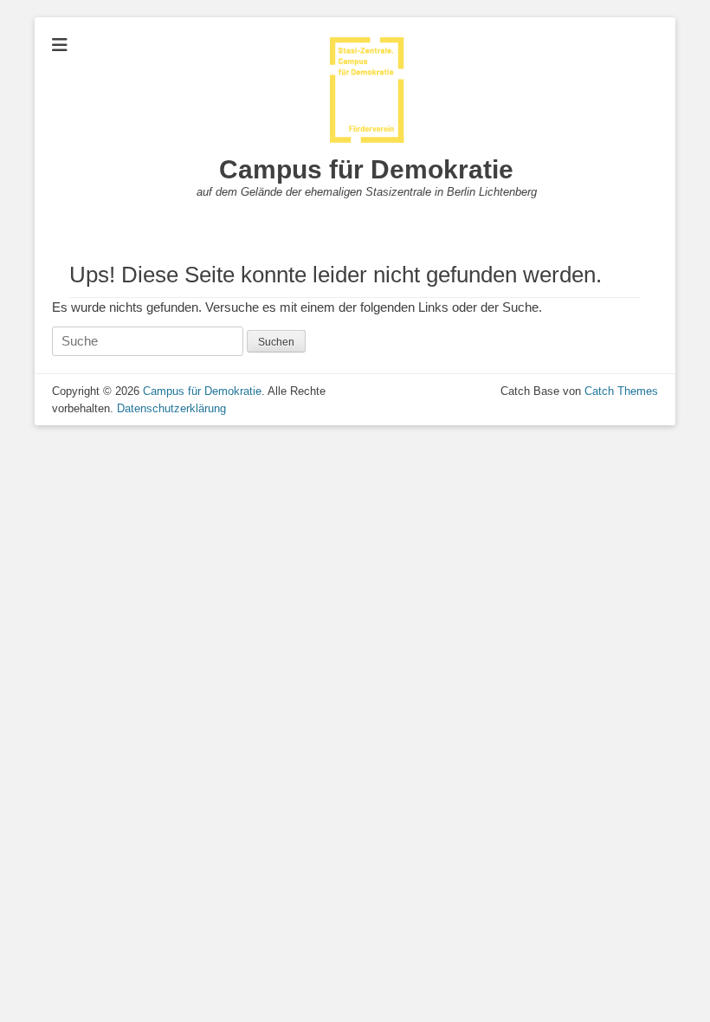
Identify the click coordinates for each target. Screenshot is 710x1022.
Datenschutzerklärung (171, 408)
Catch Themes (621, 391)
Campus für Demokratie (366, 169)
